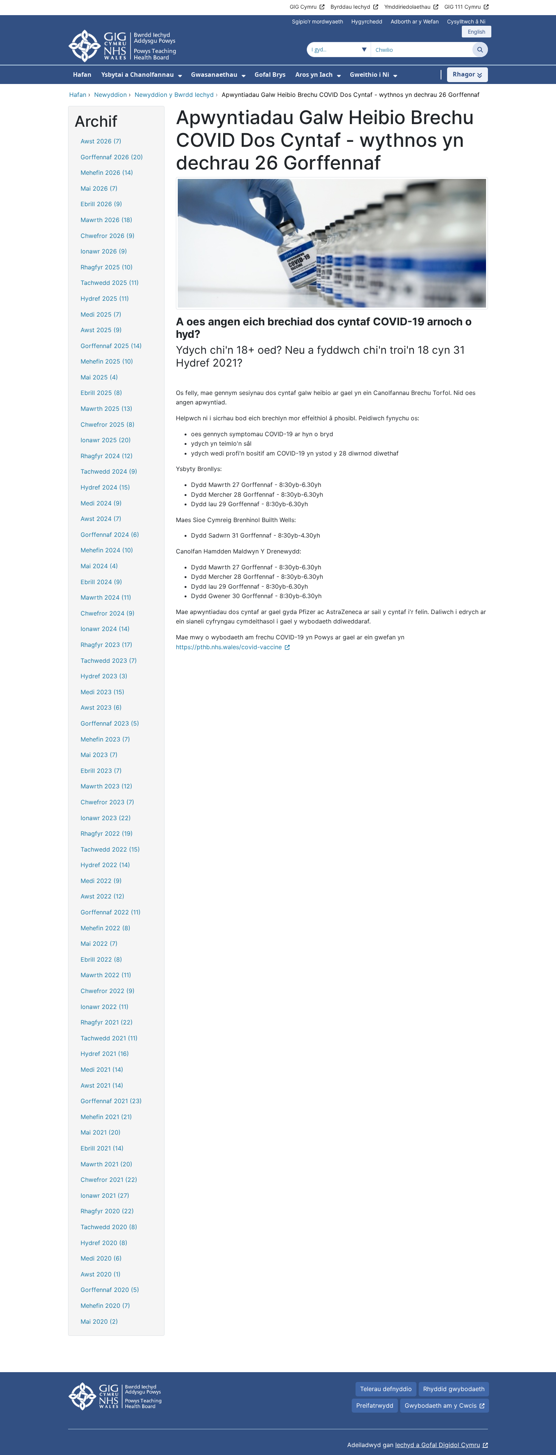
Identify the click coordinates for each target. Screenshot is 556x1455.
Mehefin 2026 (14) (107, 172)
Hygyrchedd (366, 21)
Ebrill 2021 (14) (102, 1148)
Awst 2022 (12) (102, 896)
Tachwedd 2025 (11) (110, 282)
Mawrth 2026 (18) (106, 220)
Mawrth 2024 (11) (106, 597)
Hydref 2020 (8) (104, 1243)
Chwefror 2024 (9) (108, 613)
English (476, 31)
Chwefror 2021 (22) (109, 1179)
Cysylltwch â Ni (466, 21)
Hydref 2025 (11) (105, 298)
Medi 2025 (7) (101, 314)
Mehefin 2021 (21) (106, 1117)
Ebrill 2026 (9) (101, 204)
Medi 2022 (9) (101, 881)
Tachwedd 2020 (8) (109, 1227)
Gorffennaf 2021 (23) (111, 1101)
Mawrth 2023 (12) (106, 786)
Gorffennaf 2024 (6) (110, 534)
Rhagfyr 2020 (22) (107, 1211)
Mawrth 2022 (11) (106, 975)
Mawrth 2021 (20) (106, 1164)
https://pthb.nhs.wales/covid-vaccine (229, 647)
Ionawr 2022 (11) (105, 1006)
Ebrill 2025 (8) (101, 392)
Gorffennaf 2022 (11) (111, 912)
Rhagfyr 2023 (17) (106, 644)
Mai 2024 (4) (99, 566)
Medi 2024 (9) (101, 503)
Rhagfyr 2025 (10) (107, 267)
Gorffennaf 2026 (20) (112, 157)
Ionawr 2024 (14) (105, 629)
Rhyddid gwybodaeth (454, 1389)
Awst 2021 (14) (102, 1085)
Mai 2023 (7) (99, 755)
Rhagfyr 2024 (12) (107, 456)
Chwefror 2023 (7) (107, 802)
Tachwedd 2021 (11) (109, 1038)
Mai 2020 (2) (99, 1321)
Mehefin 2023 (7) (105, 739)
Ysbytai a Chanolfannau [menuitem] (137, 74)
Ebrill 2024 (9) (101, 582)
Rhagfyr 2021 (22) (107, 1022)
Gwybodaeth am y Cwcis (441, 1405)
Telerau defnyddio (386, 1389)
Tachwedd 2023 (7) (109, 660)
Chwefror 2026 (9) (108, 235)
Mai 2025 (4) (99, 377)
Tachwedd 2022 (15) (110, 849)
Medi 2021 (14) (102, 1069)
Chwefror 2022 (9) (108, 991)
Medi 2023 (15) (102, 692)
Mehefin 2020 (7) (105, 1305)
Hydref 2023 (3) (104, 676)
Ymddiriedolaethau (407, 6)
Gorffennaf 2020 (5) (110, 1289)
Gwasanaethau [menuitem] (214, 74)
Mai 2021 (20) (101, 1132)
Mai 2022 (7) (99, 943)
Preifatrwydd (374, 1405)
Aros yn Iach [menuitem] (314, 74)
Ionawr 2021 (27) (105, 1195)
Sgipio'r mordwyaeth (317, 21)
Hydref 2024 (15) (105, 487)
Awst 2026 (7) (101, 141)
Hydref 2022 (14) (105, 865)
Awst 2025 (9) (101, 330)
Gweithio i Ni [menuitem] (369, 74)
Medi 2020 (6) (101, 1258)
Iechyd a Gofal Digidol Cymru (437, 1445)
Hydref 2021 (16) (105, 1053)
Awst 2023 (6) (101, 707)
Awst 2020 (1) (101, 1274)
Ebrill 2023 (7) (101, 770)
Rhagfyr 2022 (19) (107, 833)
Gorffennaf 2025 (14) (111, 346)
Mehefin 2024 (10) (107, 550)
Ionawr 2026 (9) (104, 251)
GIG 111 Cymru (462, 6)
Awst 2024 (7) (101, 518)
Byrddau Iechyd (350, 6)
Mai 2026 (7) (99, 188)
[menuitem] (180, 76)
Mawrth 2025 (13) (106, 408)
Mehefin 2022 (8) (105, 928)
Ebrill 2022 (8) (101, 959)
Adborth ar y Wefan (415, 21)
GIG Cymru (303, 6)
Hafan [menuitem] (82, 74)
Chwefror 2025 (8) (108, 424)
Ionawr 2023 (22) (106, 818)
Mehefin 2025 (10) (107, 361)
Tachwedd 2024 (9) (109, 471)
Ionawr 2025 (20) (106, 440)
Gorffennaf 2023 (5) (110, 723)
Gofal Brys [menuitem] (270, 74)
